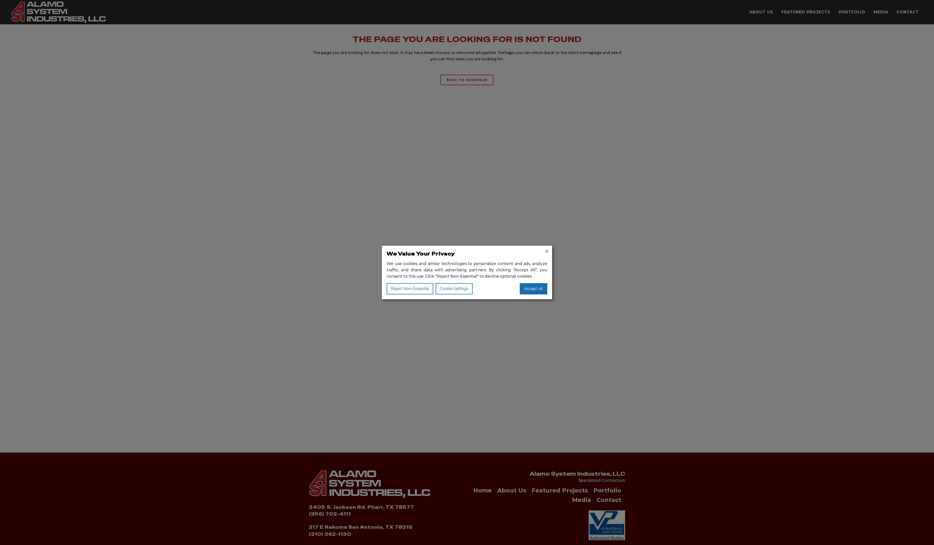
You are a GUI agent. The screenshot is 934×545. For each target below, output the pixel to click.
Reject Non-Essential (410, 288)
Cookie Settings (454, 288)
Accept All (533, 288)
